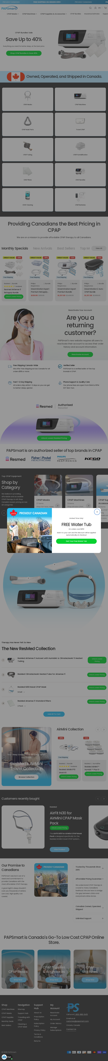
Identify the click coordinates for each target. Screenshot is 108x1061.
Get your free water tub (76, 541)
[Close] (97, 511)
